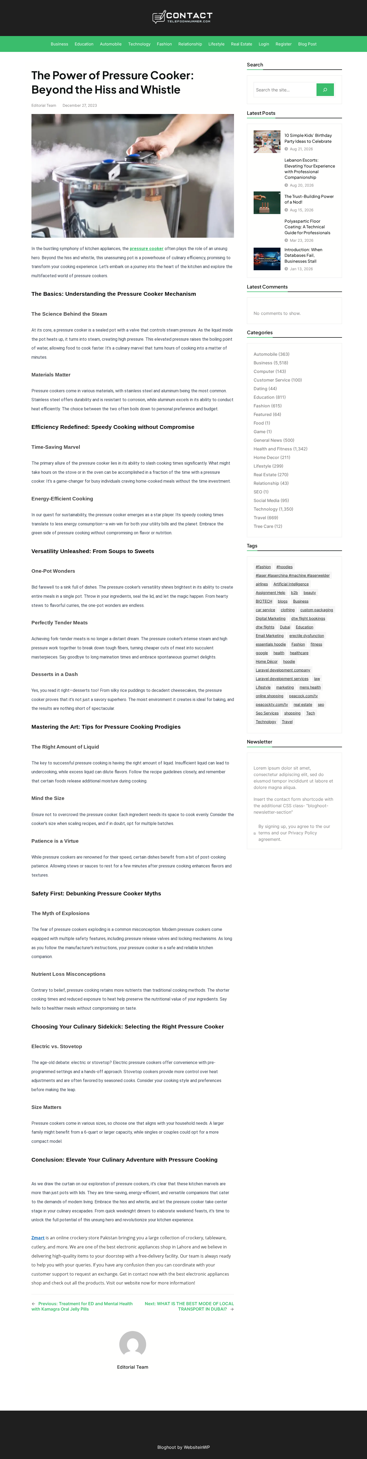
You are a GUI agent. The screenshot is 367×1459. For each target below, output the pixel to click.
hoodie (289, 661)
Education (264, 397)
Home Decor (266, 457)
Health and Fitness (273, 448)
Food (259, 423)
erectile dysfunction (306, 635)
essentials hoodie (271, 644)
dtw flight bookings (308, 618)
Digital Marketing (271, 618)
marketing (285, 687)
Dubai (285, 627)
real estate (303, 704)
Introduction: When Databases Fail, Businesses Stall (303, 255)
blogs (282, 601)
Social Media (266, 500)
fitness (316, 644)
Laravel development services (282, 678)
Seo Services (267, 713)
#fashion (263, 566)
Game (259, 431)
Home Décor (267, 661)
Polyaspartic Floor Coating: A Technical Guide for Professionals (307, 226)
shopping (292, 713)
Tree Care (263, 526)
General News (268, 440)
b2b (294, 592)
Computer (264, 371)
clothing (288, 609)
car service (265, 609)
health (279, 652)
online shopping (269, 695)
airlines (262, 584)
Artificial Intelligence (291, 584)
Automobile (265, 354)
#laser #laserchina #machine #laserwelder (293, 575)
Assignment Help (270, 592)
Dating (260, 388)
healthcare (299, 652)
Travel (260, 517)
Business (263, 362)
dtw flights (265, 627)
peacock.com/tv (303, 695)
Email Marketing (270, 635)
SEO (258, 491)
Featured (263, 414)
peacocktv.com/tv (272, 704)
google (262, 652)
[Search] (325, 89)
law (317, 678)
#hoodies (284, 566)
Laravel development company (283, 670)
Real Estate (265, 474)
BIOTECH (264, 601)
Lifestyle (262, 466)
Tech (310, 713)
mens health (310, 687)
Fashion (262, 405)
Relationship (266, 483)
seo (321, 704)
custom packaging (316, 609)
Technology (266, 509)
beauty (310, 592)
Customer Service (272, 380)
